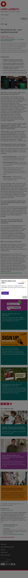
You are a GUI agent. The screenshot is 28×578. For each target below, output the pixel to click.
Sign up (5, 293)
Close (25, 297)
